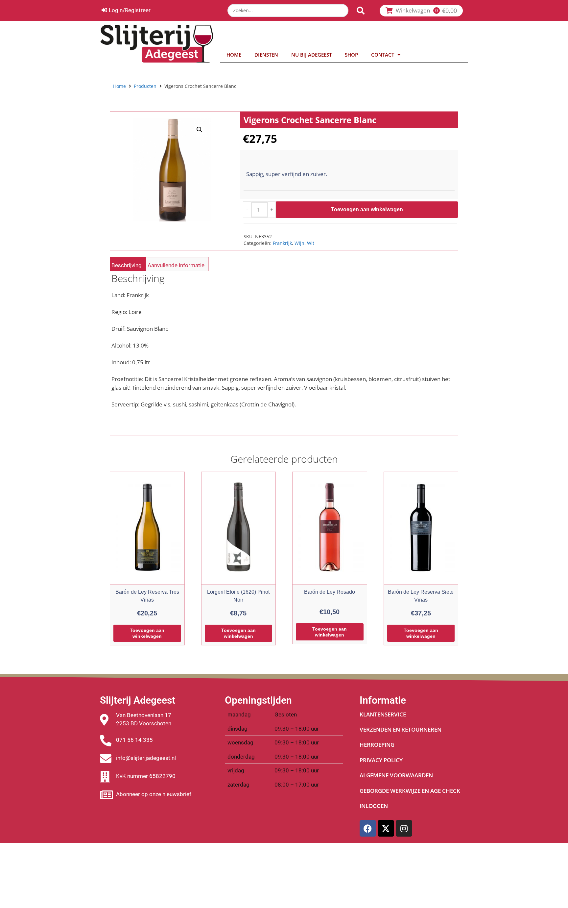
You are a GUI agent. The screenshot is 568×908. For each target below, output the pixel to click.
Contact (382, 54)
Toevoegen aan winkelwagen (367, 209)
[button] (199, 130)
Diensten (266, 54)
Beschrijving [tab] (126, 265)
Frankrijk (282, 243)
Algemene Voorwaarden (396, 775)
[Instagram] (404, 828)
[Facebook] (368, 828)
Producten (145, 86)
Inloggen (374, 806)
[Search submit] (360, 10)
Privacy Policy (381, 760)
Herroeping (377, 744)
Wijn (299, 243)
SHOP (351, 54)
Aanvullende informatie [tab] (176, 265)
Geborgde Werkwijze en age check (410, 790)
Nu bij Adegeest (311, 54)
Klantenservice (383, 714)
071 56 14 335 (134, 740)
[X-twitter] (386, 828)
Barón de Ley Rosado (329, 592)
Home (233, 54)
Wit (310, 243)
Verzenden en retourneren (400, 729)
